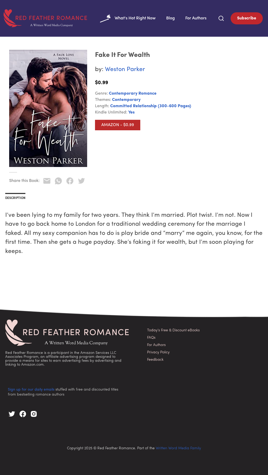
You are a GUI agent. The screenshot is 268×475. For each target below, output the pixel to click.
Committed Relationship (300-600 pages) (150, 106)
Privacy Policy (158, 352)
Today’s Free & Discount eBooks (173, 330)
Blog (170, 18)
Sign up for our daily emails (31, 390)
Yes (131, 112)
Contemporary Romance (133, 93)
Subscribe (246, 18)
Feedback (155, 360)
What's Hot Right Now (135, 18)
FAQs (151, 338)
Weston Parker (125, 70)
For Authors (195, 18)
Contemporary (126, 100)
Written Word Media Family (178, 448)
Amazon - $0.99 (117, 125)
